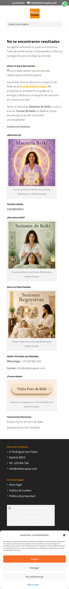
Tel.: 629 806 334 (19, 463)
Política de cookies (33, 584)
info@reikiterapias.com (31, 368)
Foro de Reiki (35, 422)
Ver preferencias (34, 576)
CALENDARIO (15, 209)
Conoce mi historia (18, 126)
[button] (64, 535)
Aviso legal (15, 484)
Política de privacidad (22, 496)
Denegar (34, 567)
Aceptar (34, 559)
